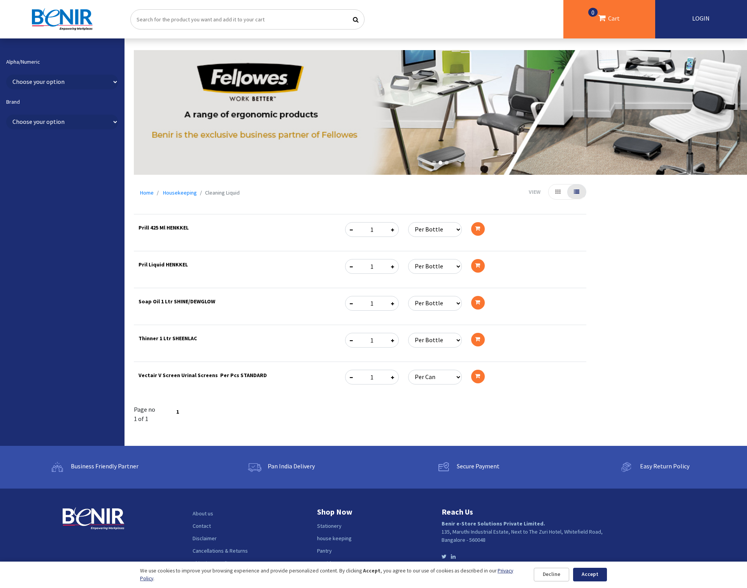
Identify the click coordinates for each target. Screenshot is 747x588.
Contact (202, 525)
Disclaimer (205, 538)
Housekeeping (180, 192)
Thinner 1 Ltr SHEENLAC (168, 338)
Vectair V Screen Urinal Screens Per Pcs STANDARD (203, 375)
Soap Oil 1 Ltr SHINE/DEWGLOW (177, 301)
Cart (605, 15)
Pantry (324, 550)
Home (147, 192)
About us (203, 513)
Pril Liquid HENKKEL (163, 264)
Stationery (329, 525)
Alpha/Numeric (23, 62)
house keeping (334, 538)
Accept (590, 574)
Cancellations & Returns (220, 550)
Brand (13, 102)
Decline (551, 574)
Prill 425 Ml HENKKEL (164, 227)
